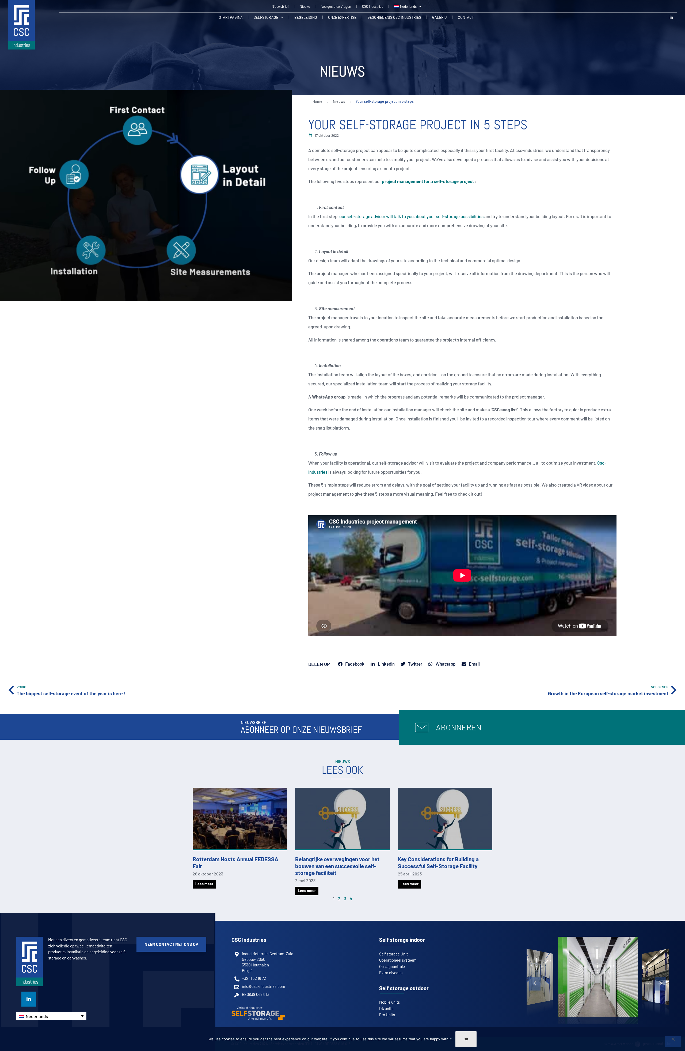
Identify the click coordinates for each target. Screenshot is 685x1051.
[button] (535, 983)
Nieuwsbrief (280, 6)
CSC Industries (372, 6)
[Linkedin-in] (671, 17)
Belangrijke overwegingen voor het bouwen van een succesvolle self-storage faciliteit (337, 866)
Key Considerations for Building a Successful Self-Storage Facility (438, 862)
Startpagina (231, 17)
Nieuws (305, 6)
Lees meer (204, 884)
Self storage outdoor (404, 988)
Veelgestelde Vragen (336, 6)
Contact (466, 17)
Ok (466, 1039)
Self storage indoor (402, 939)
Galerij (439, 17)
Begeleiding (305, 17)
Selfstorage (266, 17)
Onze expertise (342, 17)
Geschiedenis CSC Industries (394, 17)
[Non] (673, 1041)
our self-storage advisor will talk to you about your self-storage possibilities (411, 216)
